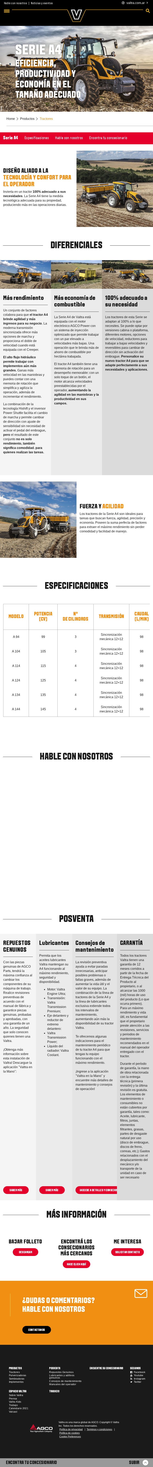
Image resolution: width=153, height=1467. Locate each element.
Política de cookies (69, 1433)
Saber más (16, 1190)
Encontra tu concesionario (108, 138)
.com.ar (136, 3)
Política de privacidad (71, 1429)
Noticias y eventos (42, 3)
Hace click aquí (76, 1264)
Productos (27, 118)
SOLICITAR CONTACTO (127, 1252)
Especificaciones (37, 138)
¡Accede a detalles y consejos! (99, 1190)
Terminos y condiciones (99, 1429)
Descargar (25, 1252)
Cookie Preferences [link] (70, 1436)
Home (10, 118)
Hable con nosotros (15, 3)
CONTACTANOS (36, 1329)
